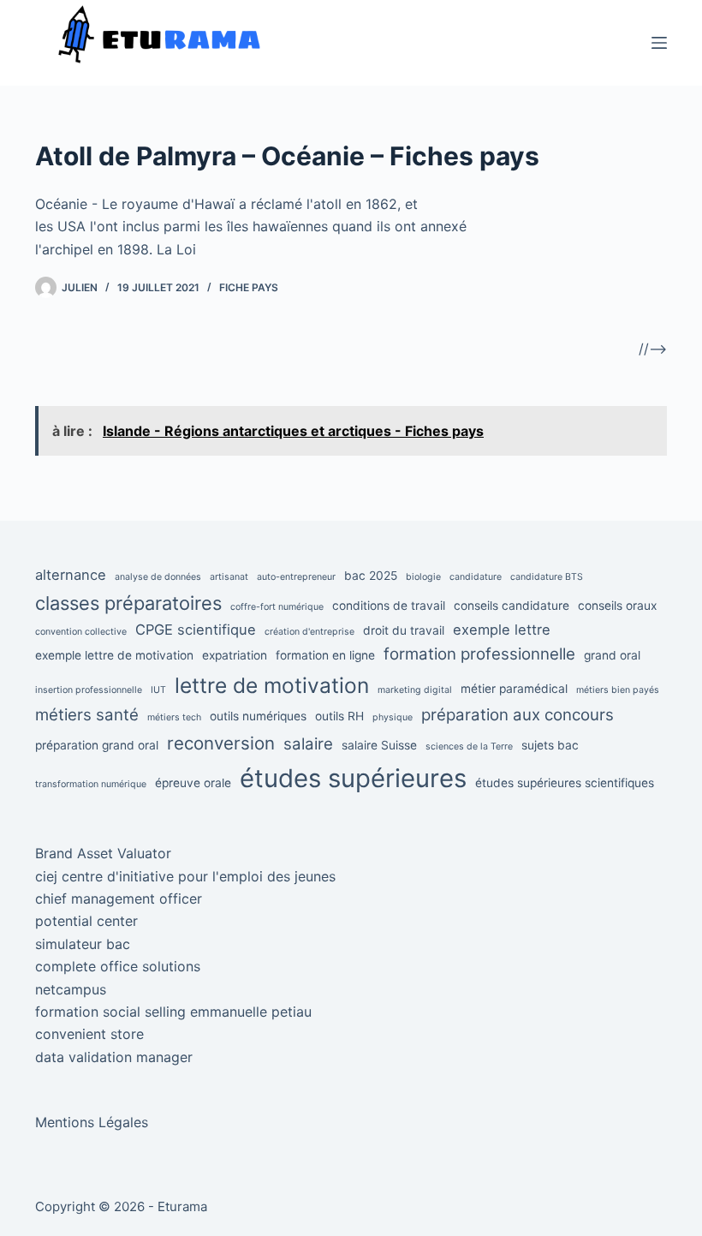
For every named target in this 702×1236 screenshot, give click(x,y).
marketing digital (415, 690)
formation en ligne (325, 655)
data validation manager (114, 1057)
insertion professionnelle (88, 690)
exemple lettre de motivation (114, 655)
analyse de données (158, 576)
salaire (308, 744)
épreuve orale (193, 783)
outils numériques (258, 716)
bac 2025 (370, 575)
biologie (423, 576)
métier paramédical (514, 689)
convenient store (89, 1033)
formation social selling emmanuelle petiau (173, 1011)
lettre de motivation (272, 685)
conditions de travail (388, 605)
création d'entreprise (309, 631)
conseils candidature (511, 605)
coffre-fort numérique (277, 606)
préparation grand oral (96, 745)
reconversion (221, 743)
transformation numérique (90, 784)
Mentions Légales (91, 1122)
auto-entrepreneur (296, 576)
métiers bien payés (617, 690)
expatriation (234, 655)
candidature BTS (546, 576)
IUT (158, 690)
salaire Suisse (379, 745)
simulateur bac (82, 943)
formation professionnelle (479, 654)
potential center (86, 920)
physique (392, 717)
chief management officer (118, 898)
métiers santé (87, 715)
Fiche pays (248, 287)
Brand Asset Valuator (103, 853)
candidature (475, 576)
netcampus (70, 989)
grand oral (612, 655)
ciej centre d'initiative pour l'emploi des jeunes (185, 876)
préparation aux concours (517, 715)
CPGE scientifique (195, 629)
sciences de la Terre (469, 746)
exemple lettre (501, 629)
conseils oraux (617, 605)
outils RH (339, 716)
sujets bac (550, 745)
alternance (70, 574)
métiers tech (174, 717)
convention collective (81, 631)
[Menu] (659, 43)
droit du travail (403, 630)
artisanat (229, 576)
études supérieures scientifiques (564, 783)
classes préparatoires (128, 603)
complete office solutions (117, 966)
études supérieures (353, 778)
